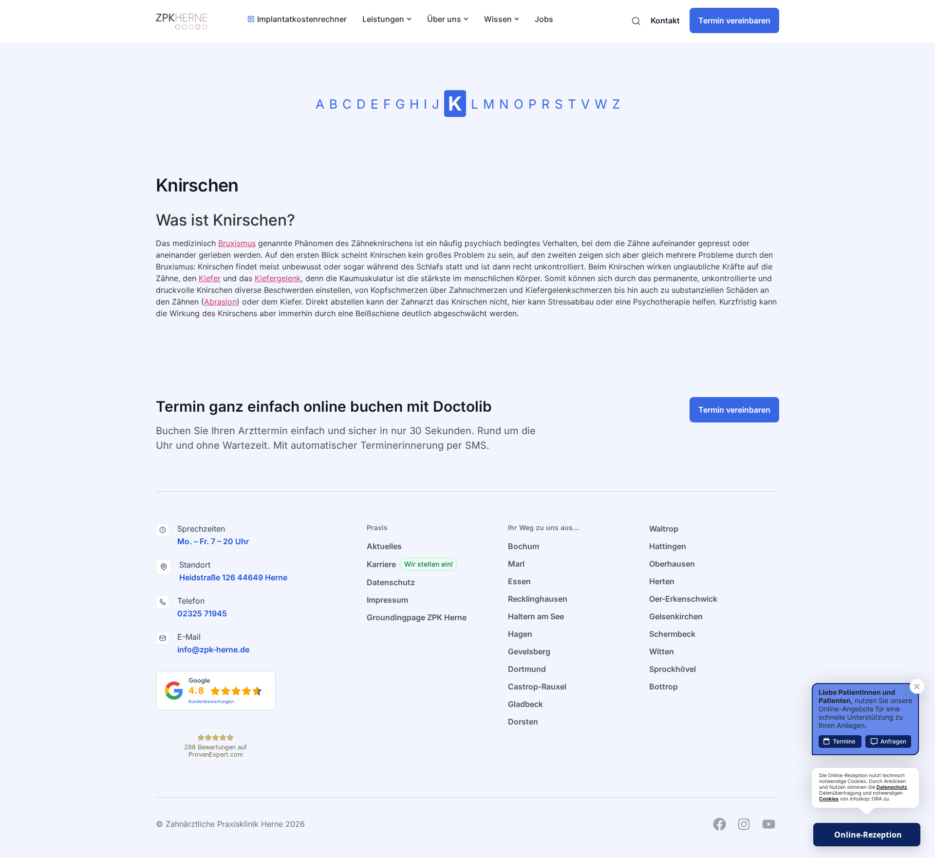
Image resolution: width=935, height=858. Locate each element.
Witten (661, 651)
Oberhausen (672, 564)
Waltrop (663, 529)
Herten (661, 581)
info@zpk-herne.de (213, 649)
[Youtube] (768, 824)
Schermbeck (672, 634)
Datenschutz (391, 582)
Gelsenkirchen (676, 616)
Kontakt (665, 20)
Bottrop (663, 686)
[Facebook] (719, 824)
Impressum (387, 600)
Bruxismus (237, 243)
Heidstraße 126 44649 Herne (233, 577)
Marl (516, 564)
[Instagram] (744, 824)
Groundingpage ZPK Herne (417, 617)
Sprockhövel (672, 669)
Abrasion (220, 301)
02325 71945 (202, 613)
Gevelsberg (529, 651)
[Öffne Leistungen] (409, 19)
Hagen (520, 634)
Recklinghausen (537, 599)
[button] (428, 564)
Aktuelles (384, 546)
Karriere (381, 564)
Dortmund (527, 669)
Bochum (523, 546)
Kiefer (210, 278)
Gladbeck (525, 704)
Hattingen (667, 546)
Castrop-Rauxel (537, 686)
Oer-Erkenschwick (683, 599)
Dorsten (523, 721)
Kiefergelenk (278, 278)
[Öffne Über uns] (466, 19)
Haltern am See (536, 616)
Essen (519, 581)
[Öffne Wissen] (516, 19)
